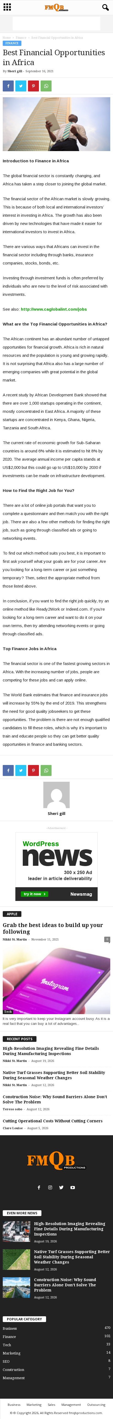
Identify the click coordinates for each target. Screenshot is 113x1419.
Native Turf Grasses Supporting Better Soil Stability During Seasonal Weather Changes (72, 1257)
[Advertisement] (56, 23)
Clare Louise (13, 1128)
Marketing (12, 1353)
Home (7, 37)
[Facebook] (40, 1188)
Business (10, 1328)
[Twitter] (62, 1188)
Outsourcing (96, 1405)
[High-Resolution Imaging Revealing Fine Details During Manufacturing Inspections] (16, 1231)
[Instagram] (51, 1188)
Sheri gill (14, 71)
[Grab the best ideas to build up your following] (56, 979)
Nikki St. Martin (15, 939)
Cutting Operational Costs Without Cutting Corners (53, 1121)
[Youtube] (73, 1188)
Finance (21, 37)
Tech (8, 1011)
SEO (6, 1361)
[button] (104, 8)
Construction (13, 1370)
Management (14, 1378)
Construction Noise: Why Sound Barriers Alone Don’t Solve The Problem (65, 1285)
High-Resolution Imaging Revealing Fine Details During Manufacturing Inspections (69, 1229)
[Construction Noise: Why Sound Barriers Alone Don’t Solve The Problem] (16, 1287)
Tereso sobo (12, 1109)
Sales (51, 1405)
